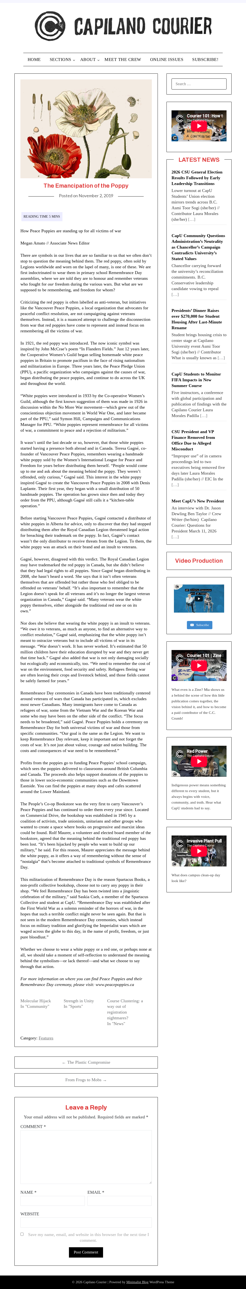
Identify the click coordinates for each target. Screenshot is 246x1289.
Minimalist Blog (137, 1282)
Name (28, 1192)
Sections (60, 59)
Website (29, 1213)
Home (34, 59)
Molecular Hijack (35, 1000)
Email (95, 1192)
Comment (33, 1126)
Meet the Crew (123, 59)
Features (46, 1038)
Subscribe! (205, 59)
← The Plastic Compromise (86, 1062)
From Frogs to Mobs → (86, 1079)
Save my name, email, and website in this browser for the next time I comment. (88, 1237)
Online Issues (167, 59)
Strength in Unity (79, 1000)
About (88, 59)
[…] (191, 219)
